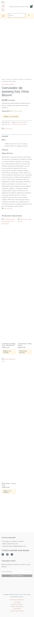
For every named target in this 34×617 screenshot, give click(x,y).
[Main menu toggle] (3, 16)
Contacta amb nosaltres (17, 611)
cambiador (15, 124)
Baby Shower (8, 124)
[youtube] (8, 554)
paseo (25, 124)
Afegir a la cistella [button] (7, 351)
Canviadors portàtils (17, 79)
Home (3, 79)
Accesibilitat (17, 608)
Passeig (8, 79)
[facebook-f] (12, 554)
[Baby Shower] (7, 129)
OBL (22, 124)
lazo (19, 124)
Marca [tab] (3, 139)
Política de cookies (17, 604)
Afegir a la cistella (11, 116)
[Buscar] (29, 15)
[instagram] (4, 554)
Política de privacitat (17, 606)
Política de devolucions (17, 599)
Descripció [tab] (5, 136)
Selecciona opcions (23, 351)
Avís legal (17, 602)
